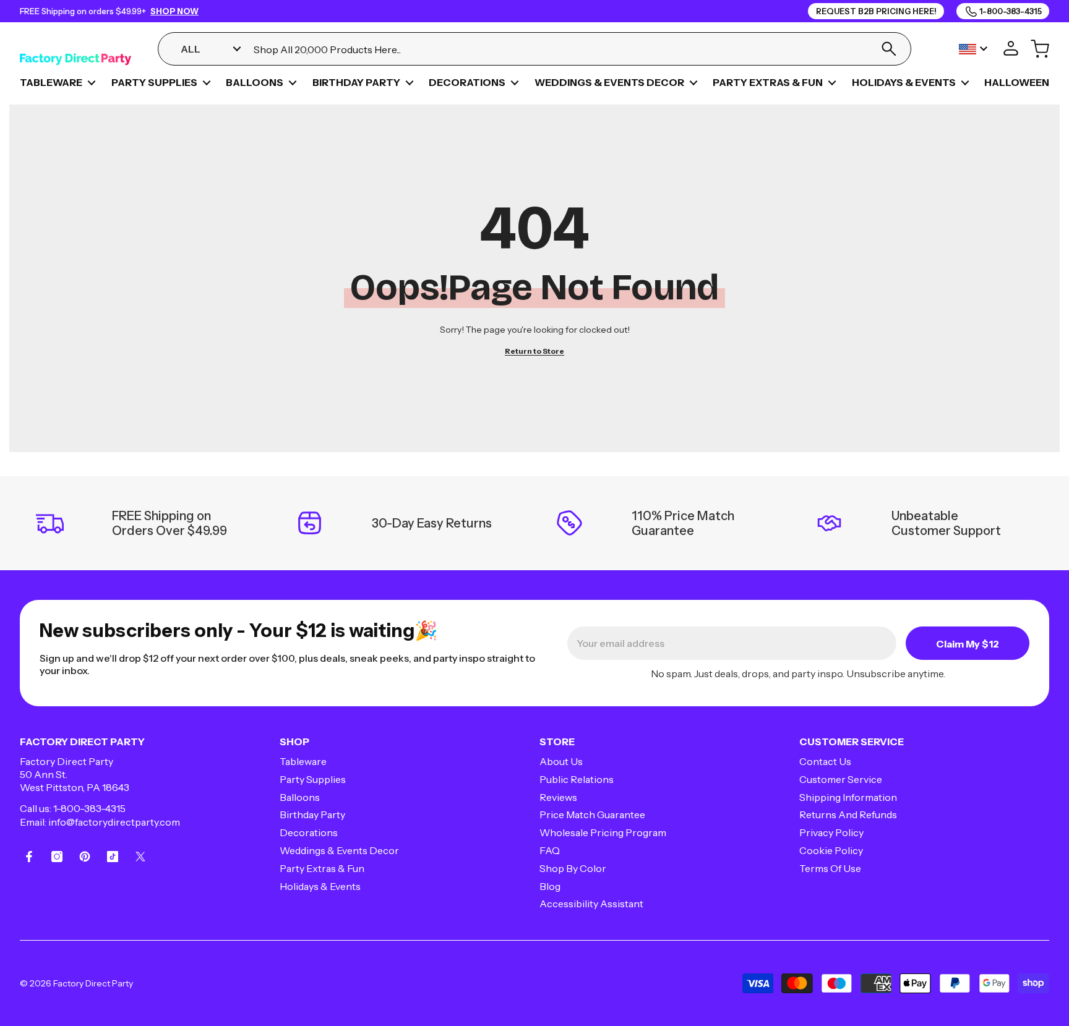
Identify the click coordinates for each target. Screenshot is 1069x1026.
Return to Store (534, 351)
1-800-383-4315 (89, 808)
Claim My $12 (967, 644)
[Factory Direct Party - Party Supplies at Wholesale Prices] (75, 49)
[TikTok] (112, 856)
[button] (91, 83)
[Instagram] (57, 856)
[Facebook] (29, 856)
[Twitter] (140, 856)
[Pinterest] (84, 856)
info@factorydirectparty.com (114, 822)
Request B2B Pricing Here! (876, 11)
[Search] (888, 49)
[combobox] (559, 49)
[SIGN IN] (1011, 49)
